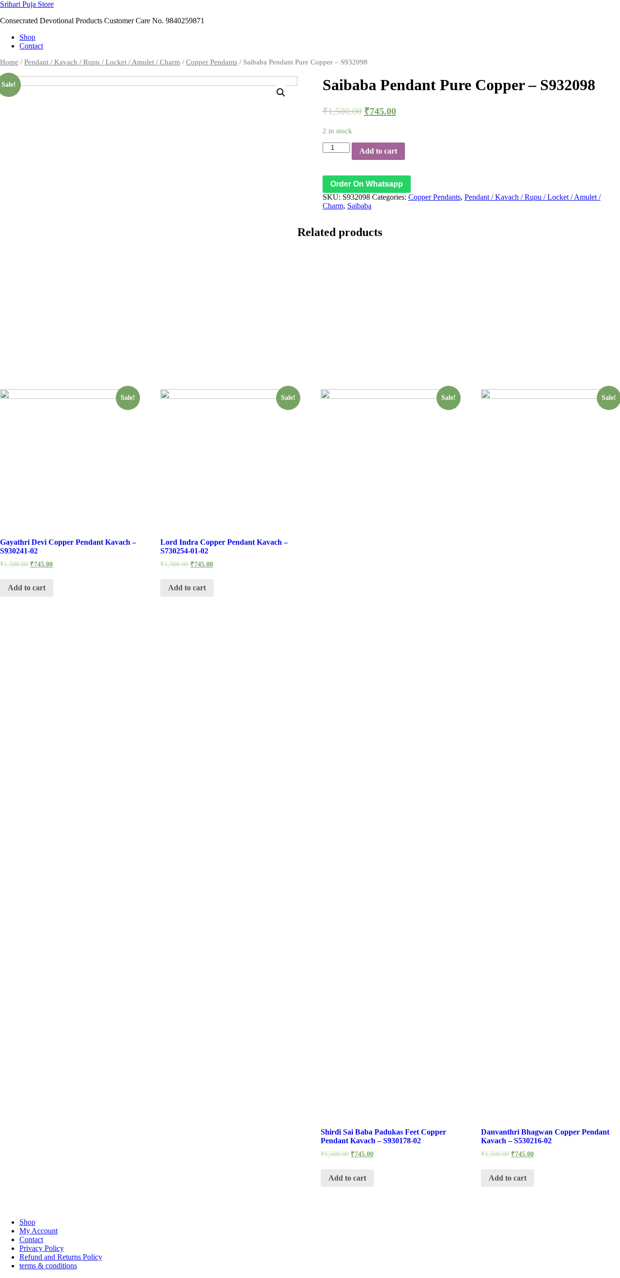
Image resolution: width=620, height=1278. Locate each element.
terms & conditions (48, 1266)
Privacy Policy (41, 1248)
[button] (367, 184)
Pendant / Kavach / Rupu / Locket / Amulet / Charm (102, 62)
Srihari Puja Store (27, 4)
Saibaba (359, 206)
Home (9, 62)
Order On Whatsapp (366, 184)
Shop (27, 37)
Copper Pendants (211, 62)
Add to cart (378, 151)
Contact (31, 46)
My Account (38, 1231)
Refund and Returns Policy (60, 1257)
